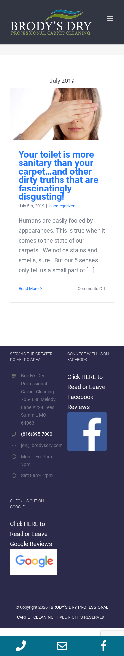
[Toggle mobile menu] (110, 18)
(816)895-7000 (36, 434)
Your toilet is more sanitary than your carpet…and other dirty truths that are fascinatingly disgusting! (62, 114)
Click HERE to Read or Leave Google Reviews (31, 533)
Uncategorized (62, 205)
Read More (29, 288)
